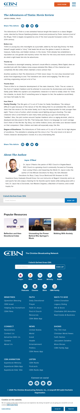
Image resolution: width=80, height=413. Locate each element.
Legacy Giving (60, 304)
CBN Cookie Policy (12, 405)
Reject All (71, 409)
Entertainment (35, 344)
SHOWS (57, 326)
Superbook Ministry (12, 363)
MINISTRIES (9, 297)
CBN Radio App (36, 370)
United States (35, 330)
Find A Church (35, 311)
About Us (8, 344)
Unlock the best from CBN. (14, 196)
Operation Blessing (12, 300)
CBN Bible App (35, 318)
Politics (32, 348)
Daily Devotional (36, 300)
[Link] (36, 25)
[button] (73, 4)
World (31, 333)
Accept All (57, 409)
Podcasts (33, 366)
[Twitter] (27, 25)
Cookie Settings (6, 409)
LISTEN (32, 359)
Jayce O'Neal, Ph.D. (12, 18)
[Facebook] (22, 25)
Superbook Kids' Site (13, 370)
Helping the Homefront (14, 308)
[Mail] (32, 25)
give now (62, 4)
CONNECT (9, 326)
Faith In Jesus (35, 308)
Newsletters (9, 330)
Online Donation (61, 300)
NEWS (32, 326)
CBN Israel (9, 304)
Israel (31, 337)
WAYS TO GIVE (61, 297)
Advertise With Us (12, 337)
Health (32, 341)
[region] (40, 405)
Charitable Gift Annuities (65, 311)
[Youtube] (30, 383)
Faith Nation (59, 337)
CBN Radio (34, 363)
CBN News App (36, 351)
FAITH (32, 297)
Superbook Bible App (13, 366)
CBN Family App (61, 348)
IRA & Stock (59, 308)
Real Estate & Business (64, 315)
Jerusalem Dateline (62, 341)
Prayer (32, 304)
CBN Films (8, 311)
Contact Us (9, 333)
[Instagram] (43, 383)
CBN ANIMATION (12, 359)
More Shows (59, 344)
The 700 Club (60, 330)
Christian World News (63, 333)
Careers (7, 341)
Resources (34, 315)
